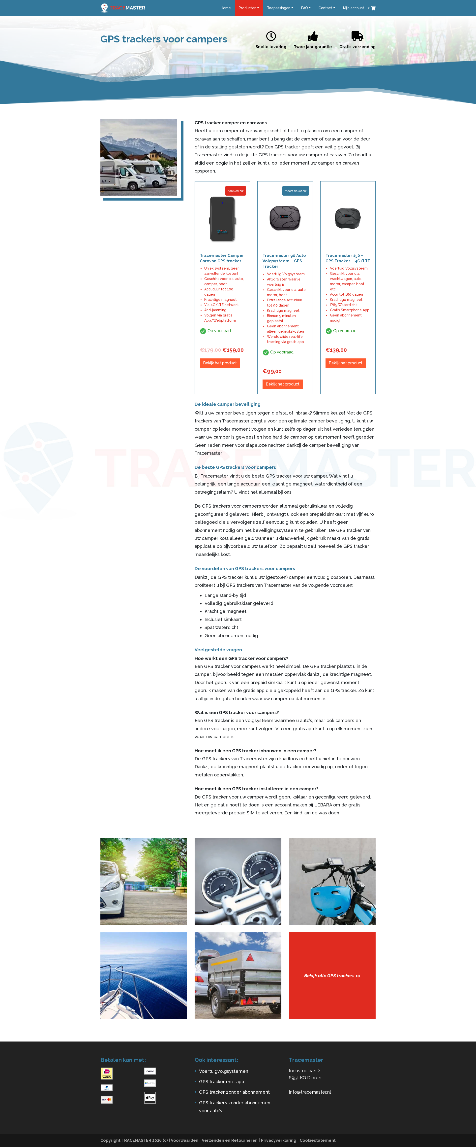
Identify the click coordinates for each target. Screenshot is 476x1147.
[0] (373, 7)
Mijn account (353, 8)
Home (226, 8)
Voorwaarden (184, 1140)
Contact (325, 8)
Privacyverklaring (278, 1140)
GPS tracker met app (221, 1081)
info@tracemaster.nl (310, 1092)
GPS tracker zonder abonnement (234, 1092)
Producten (247, 8)
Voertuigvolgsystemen (223, 1071)
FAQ (304, 8)
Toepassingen (278, 8)
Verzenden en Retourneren (230, 1140)
